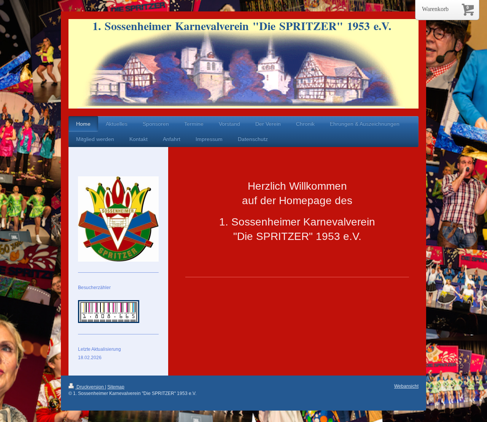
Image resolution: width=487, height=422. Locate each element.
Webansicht (406, 386)
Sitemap (115, 387)
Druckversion (90, 387)
